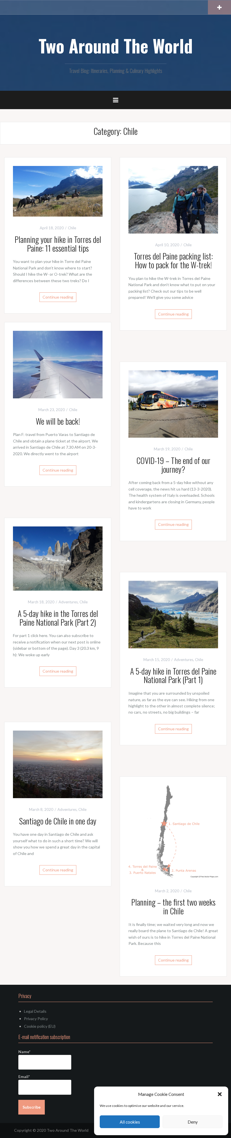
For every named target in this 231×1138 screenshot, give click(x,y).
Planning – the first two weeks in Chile (173, 906)
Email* (24, 1076)
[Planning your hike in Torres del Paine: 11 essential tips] (58, 190)
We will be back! (58, 421)
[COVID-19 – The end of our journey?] (173, 403)
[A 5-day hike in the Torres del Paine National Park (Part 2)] (58, 558)
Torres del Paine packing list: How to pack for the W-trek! (173, 260)
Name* (24, 1051)
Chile (72, 228)
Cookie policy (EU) (39, 1026)
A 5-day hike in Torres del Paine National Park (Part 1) (173, 675)
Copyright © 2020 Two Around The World (51, 1130)
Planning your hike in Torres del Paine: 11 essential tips (58, 244)
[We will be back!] (58, 364)
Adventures (68, 602)
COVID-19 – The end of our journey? (173, 465)
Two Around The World (116, 46)
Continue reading (58, 297)
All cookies (130, 1121)
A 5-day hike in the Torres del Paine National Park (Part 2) (58, 618)
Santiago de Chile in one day (57, 821)
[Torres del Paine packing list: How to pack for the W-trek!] (173, 199)
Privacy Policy (36, 1018)
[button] (220, 1094)
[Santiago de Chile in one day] (58, 763)
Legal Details (35, 1011)
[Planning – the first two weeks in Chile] (173, 831)
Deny (193, 1121)
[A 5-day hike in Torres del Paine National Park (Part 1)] (173, 614)
